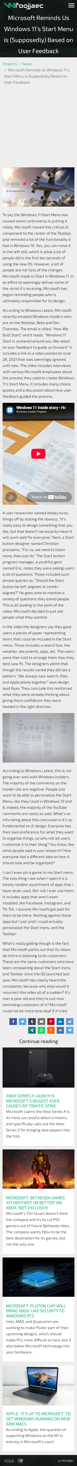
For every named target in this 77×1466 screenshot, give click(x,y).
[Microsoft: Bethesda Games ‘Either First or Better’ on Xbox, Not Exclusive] (38, 1170)
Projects (10, 63)
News (27, 63)
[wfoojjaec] (23, 5)
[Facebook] (13, 1021)
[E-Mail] (41, 1021)
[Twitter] (22, 1021)
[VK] (60, 1030)
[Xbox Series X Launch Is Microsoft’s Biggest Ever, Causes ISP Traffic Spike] (38, 1068)
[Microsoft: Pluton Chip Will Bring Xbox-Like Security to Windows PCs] (38, 1278)
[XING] (32, 1030)
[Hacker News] (51, 1030)
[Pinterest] (51, 1021)
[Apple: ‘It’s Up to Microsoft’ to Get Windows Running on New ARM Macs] (38, 1386)
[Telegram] (70, 1030)
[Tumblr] (32, 1021)
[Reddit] (70, 1021)
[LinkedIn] (60, 1021)
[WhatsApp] (41, 1030)
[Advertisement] (38, 127)
